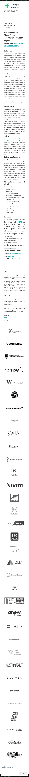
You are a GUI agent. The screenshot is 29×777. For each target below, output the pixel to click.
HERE (20, 222)
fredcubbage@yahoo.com (17, 258)
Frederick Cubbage (13, 46)
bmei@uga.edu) (11, 256)
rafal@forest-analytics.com (15, 253)
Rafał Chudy (18, 44)
